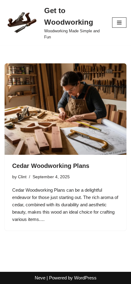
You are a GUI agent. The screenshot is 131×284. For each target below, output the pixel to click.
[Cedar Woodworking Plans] (65, 109)
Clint (22, 177)
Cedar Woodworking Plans (50, 165)
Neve (40, 277)
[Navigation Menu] (119, 22)
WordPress (85, 277)
